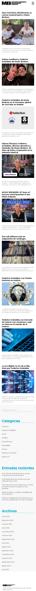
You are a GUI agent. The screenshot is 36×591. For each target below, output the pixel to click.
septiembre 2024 (8, 539)
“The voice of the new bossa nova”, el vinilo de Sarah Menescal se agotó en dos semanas (17, 486)
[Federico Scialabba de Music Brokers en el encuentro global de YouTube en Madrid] (18, 117)
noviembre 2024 (8, 532)
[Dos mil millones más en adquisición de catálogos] (18, 252)
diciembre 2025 (7, 520)
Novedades (6, 445)
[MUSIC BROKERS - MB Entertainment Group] (14, 3)
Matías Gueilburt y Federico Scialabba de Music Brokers (15, 60)
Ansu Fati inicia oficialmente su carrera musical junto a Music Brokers (17, 15)
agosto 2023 (6, 547)
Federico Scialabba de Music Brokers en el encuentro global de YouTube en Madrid (16, 102)
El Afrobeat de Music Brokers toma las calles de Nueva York (16, 480)
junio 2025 (6, 528)
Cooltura (5, 426)
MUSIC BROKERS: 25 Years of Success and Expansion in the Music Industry (16, 194)
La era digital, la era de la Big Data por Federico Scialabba (15, 367)
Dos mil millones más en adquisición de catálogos (14, 237)
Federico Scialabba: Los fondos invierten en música (17, 279)
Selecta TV (6, 457)
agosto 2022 (6, 566)
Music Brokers (7, 442)
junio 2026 (6, 516)
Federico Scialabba (9, 430)
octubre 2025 (7, 524)
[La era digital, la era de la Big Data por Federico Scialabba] (18, 381)
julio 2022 (5, 569)
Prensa (4, 449)
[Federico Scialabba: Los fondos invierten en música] (18, 293)
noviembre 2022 (8, 554)
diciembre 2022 (7, 551)
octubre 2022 (7, 558)
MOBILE (5, 438)
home (4, 434)
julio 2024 (5, 543)
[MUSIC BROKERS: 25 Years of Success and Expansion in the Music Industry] (18, 210)
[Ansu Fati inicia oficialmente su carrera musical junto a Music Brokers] (18, 32)
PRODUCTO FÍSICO (9, 453)
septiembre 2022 (8, 562)
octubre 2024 (7, 535)
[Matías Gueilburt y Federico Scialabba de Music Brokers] (18, 75)
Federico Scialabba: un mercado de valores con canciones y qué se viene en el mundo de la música (17, 323)
